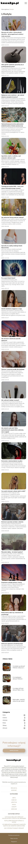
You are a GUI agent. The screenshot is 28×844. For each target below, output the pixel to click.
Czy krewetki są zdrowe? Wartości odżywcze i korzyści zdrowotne (14, 825)
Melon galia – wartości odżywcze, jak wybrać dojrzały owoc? (19, 700)
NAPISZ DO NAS (14, 750)
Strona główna (5, 9)
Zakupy (5, 725)
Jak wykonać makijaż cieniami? (10, 400)
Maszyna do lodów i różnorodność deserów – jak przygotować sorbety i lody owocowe (12, 34)
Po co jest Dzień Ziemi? (8, 278)
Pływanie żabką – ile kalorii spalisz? (12, 552)
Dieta (4, 715)
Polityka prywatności (14, 835)
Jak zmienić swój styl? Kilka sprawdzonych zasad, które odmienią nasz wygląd (12, 430)
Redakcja (14, 788)
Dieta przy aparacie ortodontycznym (12, 644)
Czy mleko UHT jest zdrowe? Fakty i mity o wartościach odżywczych (19, 689)
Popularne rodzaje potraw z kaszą (11, 582)
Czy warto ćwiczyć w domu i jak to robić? (13, 491)
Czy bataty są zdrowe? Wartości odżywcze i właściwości (19, 667)
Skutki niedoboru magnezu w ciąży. (11, 309)
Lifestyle (5, 720)
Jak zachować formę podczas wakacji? (12, 217)
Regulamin (14, 841)
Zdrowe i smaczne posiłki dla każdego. (13, 369)
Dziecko (5, 718)
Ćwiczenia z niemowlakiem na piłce (11, 461)
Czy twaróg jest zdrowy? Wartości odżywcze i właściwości (17, 678)
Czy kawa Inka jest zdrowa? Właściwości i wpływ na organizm (14, 817)
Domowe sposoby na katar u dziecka (12, 522)
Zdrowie (5, 728)
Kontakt (14, 790)
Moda (4, 723)
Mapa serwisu (14, 838)
